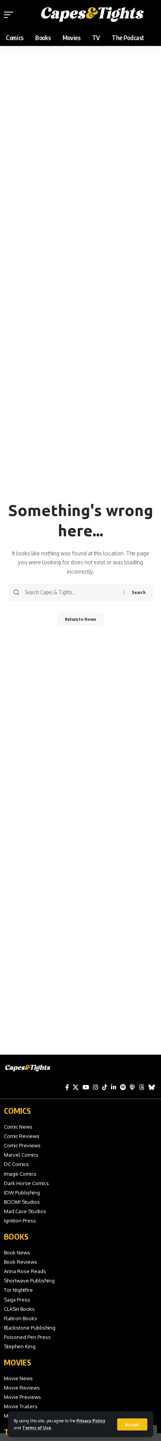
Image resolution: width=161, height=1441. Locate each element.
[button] (132, 1424)
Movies (17, 1362)
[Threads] (142, 1087)
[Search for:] (71, 592)
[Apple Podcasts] (132, 1087)
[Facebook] (67, 1087)
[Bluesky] (152, 1087)
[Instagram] (95, 1087)
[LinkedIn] (113, 1087)
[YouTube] (85, 1087)
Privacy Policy (91, 1420)
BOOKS (16, 1236)
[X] (75, 1087)
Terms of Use (36, 1427)
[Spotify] (123, 1087)
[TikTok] (104, 1087)
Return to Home (80, 619)
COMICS (17, 1110)
